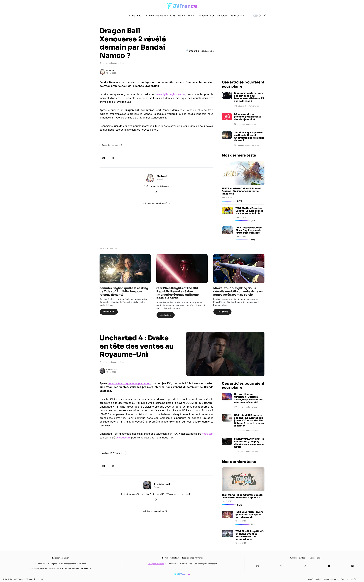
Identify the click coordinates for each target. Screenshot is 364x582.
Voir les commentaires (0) (155, 203)
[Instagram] (305, 566)
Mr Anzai (110, 70)
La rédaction (355, 579)
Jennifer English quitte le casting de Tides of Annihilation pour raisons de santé (249, 136)
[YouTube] (329, 566)
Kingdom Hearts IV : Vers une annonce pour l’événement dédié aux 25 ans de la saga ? (249, 97)
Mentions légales (330, 579)
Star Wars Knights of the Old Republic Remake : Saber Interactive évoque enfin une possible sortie (177, 293)
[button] (257, 16)
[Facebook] (257, 566)
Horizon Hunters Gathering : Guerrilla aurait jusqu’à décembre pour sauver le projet (248, 398)
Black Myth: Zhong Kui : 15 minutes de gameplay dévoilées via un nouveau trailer (249, 443)
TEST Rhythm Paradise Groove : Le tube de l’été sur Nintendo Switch (249, 211)
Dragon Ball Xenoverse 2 (112, 145)
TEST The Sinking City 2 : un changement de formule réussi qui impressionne (249, 535)
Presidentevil (111, 369)
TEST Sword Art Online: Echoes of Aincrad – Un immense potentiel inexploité (241, 191)
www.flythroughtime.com (170, 94)
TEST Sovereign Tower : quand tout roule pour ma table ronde (249, 514)
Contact (344, 579)
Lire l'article (108, 311)
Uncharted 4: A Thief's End (112, 453)
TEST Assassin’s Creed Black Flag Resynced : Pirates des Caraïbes (248, 230)
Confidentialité (314, 579)
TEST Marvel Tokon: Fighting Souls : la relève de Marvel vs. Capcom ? (242, 496)
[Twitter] (281, 566)
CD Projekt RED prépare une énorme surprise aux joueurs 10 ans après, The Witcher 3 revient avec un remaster (249, 420)
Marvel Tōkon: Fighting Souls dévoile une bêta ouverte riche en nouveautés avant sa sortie (238, 291)
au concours (123, 437)
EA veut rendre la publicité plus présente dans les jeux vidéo (247, 117)
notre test (207, 433)
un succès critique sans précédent (129, 383)
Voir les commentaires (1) (155, 511)
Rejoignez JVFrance (156, 564)
